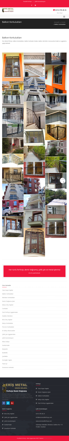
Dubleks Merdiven (7, 316)
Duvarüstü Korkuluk (8, 367)
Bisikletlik (4, 353)
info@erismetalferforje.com (44, 417)
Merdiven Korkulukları (8, 297)
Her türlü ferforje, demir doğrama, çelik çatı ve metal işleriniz (34, 271)
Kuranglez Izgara (7, 360)
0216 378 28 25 (40, 413)
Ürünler (63, 22)
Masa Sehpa (5, 341)
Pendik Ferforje (27, 1)
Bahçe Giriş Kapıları (7, 305)
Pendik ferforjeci (48, 438)
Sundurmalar (6, 345)
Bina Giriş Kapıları (7, 319)
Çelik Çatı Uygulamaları (8, 334)
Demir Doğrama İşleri (8, 301)
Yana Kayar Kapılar (7, 290)
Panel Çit (4, 364)
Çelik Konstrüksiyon (40, 1)
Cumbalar (5, 308)
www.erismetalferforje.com (44, 421)
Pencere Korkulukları (8, 327)
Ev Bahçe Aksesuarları (8, 330)
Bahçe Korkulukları (7, 323)
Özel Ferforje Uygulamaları (10, 312)
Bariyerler (5, 349)
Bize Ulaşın (60, 13)
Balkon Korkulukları (7, 294)
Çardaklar (5, 356)
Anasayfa (56, 22)
